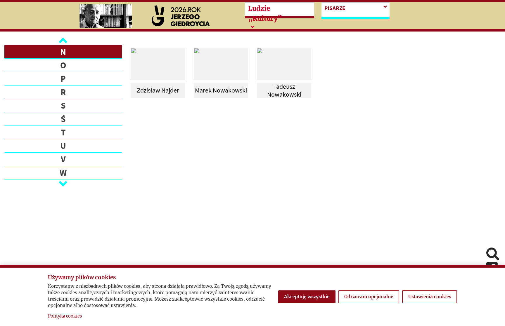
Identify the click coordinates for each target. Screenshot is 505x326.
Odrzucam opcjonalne (368, 296)
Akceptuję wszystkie (306, 296)
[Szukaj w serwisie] (492, 255)
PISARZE (334, 7)
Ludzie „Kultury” (265, 13)
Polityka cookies (65, 316)
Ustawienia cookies (429, 296)
